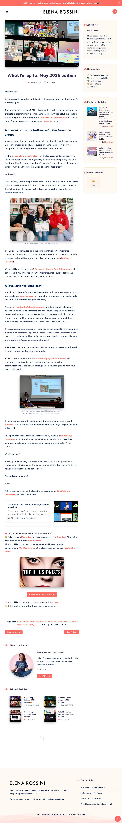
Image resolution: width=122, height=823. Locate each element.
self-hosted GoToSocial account (27, 307)
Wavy (39, 814)
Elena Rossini (44, 652)
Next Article (71, 632)
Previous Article (13, 632)
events (54, 621)
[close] (119, 3)
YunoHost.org (26, 296)
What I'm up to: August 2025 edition (64, 700)
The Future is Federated (99, 75)
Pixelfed (61, 537)
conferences (63, 621)
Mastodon (26, 537)
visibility (93, 87)
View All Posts (44, 676)
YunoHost (48, 121)
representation (95, 84)
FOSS (47, 621)
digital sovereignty (25, 625)
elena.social (34, 540)
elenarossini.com (56, 799)
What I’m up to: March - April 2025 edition (66, 714)
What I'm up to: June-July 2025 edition (30, 714)
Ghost (83, 814)
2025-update (23, 621)
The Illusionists (96, 81)
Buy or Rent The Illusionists (41, 594)
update (73, 621)
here (56, 602)
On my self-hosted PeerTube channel (53, 269)
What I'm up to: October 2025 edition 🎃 (30, 700)
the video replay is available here (51, 358)
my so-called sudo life (99, 78)
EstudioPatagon (58, 814)
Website (43, 669)
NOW (32, 621)
